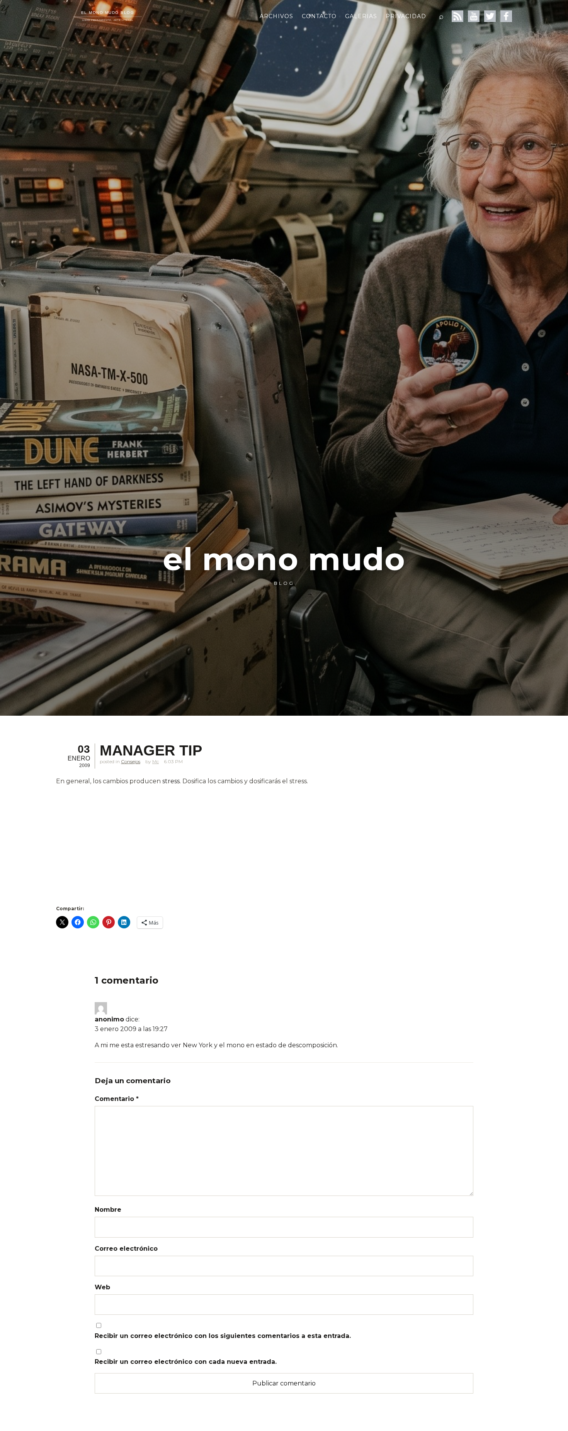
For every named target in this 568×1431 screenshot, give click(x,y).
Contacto (319, 16)
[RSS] (457, 16)
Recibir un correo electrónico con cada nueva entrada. (186, 1361)
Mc (155, 761)
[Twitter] (490, 16)
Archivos (276, 16)
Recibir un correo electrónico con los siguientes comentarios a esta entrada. (223, 1336)
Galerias (361, 16)
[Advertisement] (245, 846)
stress (171, 781)
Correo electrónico (126, 1248)
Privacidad (406, 16)
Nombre (108, 1209)
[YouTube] (474, 16)
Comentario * (117, 1098)
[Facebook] (506, 16)
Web (102, 1287)
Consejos (130, 761)
